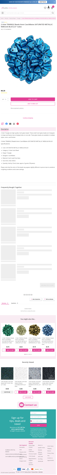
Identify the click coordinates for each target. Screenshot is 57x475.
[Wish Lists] (45, 8)
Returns (49, 451)
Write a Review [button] (49, 299)
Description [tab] (5, 129)
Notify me (7, 392)
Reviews (40, 450)
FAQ (48, 455)
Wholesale (40, 461)
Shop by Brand (22, 454)
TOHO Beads (32, 456)
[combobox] (28, 13)
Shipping (49, 448)
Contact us (50, 458)
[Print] (14, 124)
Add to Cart (32, 99)
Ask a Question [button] (36, 299)
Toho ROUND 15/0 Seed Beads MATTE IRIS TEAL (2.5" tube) (7, 383)
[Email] (10, 124)
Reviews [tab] (4, 303)
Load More (28, 397)
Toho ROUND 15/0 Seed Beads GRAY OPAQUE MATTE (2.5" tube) (48, 383)
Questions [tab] (13, 303)
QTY (3, 99)
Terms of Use (28, 472)
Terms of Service (41, 436)
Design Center (22, 461)
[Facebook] (6, 124)
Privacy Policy (34, 436)
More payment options (17, 108)
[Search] (53, 13)
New (20, 449)
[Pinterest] (18, 124)
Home (2, 18)
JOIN (38, 425)
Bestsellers (22, 447)
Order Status (50, 446)
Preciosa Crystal (32, 454)
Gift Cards (40, 456)
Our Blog (40, 459)
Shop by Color (22, 452)
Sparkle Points (41, 447)
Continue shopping (28, 118)
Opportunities (50, 460)
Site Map (40, 472)
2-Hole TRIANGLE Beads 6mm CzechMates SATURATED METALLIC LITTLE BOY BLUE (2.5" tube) (35, 341)
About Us (40, 445)
